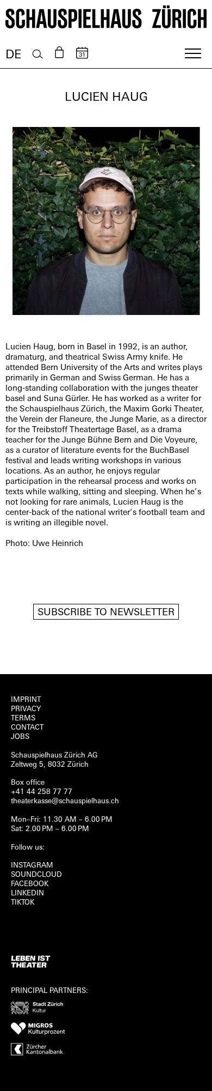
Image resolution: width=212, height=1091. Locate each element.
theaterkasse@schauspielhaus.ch (65, 801)
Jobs (20, 737)
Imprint (26, 700)
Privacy (26, 709)
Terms (23, 718)
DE (13, 55)
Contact (27, 727)
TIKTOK (22, 902)
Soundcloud (36, 874)
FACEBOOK (29, 884)
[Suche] (38, 54)
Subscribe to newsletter (106, 613)
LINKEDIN (27, 893)
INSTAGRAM (32, 865)
